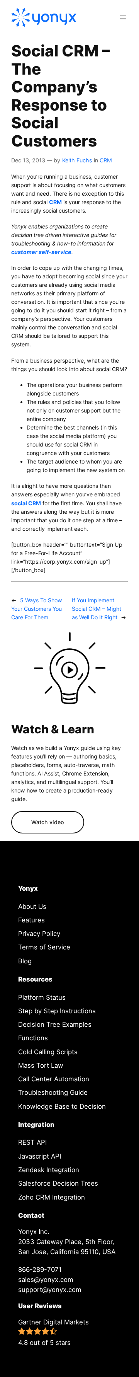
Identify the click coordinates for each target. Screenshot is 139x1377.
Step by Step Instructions (57, 1011)
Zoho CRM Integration (51, 1197)
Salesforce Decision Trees (58, 1183)
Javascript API (39, 1156)
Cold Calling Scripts (48, 1052)
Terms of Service (44, 947)
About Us (32, 906)
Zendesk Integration (48, 1170)
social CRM (26, 503)
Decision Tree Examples (55, 1024)
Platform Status (42, 997)
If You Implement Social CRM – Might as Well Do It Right (96, 608)
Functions (33, 1038)
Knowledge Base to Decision (62, 1106)
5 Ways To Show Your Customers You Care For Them (36, 608)
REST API (32, 1142)
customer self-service (41, 252)
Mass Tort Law (40, 1065)
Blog (25, 961)
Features (31, 920)
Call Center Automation (53, 1079)
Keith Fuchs (77, 160)
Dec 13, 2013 (28, 160)
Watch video (47, 822)
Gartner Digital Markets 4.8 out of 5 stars (53, 1332)
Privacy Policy (39, 933)
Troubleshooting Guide (53, 1092)
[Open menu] (123, 17)
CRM (106, 160)
